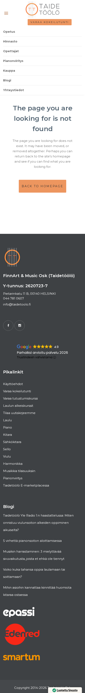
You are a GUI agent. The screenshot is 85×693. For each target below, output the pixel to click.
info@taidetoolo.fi (17, 304)
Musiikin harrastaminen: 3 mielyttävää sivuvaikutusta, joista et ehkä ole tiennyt (33, 555)
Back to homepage (42, 186)
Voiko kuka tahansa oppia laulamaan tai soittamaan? (34, 573)
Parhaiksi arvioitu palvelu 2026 (42, 352)
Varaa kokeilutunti (50, 22)
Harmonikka (12, 464)
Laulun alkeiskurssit (18, 406)
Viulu (7, 456)
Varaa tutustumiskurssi (20, 398)
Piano (7, 427)
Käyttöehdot (13, 384)
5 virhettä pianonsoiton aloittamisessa (32, 541)
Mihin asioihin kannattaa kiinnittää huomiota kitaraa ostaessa (37, 591)
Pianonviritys (12, 478)
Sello (7, 449)
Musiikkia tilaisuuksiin (19, 471)
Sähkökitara (12, 442)
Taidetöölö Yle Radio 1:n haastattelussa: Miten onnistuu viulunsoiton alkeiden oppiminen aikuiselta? (38, 522)
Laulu (7, 420)
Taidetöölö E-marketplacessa (26, 485)
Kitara (7, 435)
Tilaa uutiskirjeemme (19, 413)
